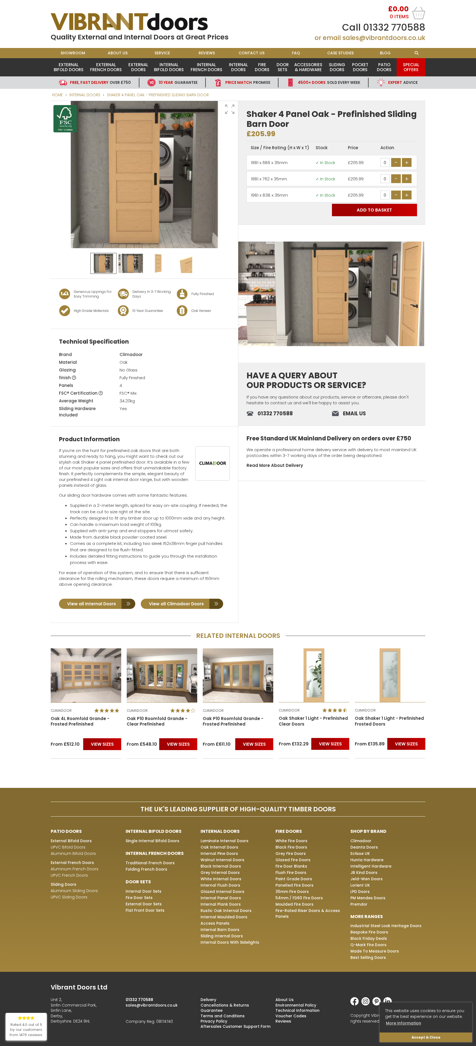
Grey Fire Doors (290, 853)
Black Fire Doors (291, 847)
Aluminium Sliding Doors (74, 890)
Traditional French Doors (150, 863)
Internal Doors (238, 67)
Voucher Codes (290, 1016)
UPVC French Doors (69, 875)
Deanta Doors (364, 847)
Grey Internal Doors (220, 872)
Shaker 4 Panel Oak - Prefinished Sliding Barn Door (158, 95)
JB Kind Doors (363, 872)
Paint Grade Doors (293, 879)
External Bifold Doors (68, 67)
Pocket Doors (360, 67)
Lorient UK (360, 885)
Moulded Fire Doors (294, 904)
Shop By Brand (368, 831)
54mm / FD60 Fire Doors (299, 898)
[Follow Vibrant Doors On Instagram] (366, 1004)
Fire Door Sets (139, 897)
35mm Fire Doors (292, 891)
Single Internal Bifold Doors (152, 841)
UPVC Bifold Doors (68, 847)
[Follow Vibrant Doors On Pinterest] (377, 1004)
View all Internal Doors (91, 604)
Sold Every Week (329, 82)
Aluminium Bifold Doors (73, 853)
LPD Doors (360, 891)
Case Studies (340, 53)
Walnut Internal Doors (222, 860)
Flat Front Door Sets (145, 910)
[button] (229, 109)
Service (162, 53)
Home (57, 95)
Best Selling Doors (368, 957)
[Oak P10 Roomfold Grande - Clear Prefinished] (86, 675)
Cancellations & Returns (225, 1005)
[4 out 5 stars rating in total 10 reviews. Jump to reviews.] (107, 710)
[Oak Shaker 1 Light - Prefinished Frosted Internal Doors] (314, 675)
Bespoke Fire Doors (369, 932)
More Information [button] (403, 1023)
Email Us (354, 413)
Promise (247, 82)
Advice (403, 82)
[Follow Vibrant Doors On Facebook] (355, 1004)
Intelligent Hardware (370, 866)
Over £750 (100, 82)
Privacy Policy (214, 1021)
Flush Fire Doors (290, 872)
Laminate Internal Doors (224, 841)
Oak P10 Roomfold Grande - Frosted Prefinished (157, 721)
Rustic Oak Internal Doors (226, 910)
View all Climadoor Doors (176, 604)
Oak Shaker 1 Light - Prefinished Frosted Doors (313, 721)
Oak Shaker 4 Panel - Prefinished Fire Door (378, 721)
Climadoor (131, 354)
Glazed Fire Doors (292, 860)
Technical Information (297, 1010)
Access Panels (215, 923)
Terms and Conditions (223, 1016)
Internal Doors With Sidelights (230, 942)
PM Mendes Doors (367, 898)
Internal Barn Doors (220, 929)
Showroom (73, 53)
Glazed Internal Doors (222, 891)
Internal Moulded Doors (224, 917)
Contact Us (251, 53)
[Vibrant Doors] (144, 21)
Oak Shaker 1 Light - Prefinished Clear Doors (237, 721)
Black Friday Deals (368, 938)
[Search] (416, 53)
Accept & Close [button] (426, 1037)
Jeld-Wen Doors (366, 879)
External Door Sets (144, 904)
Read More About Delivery (275, 465)
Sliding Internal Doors (222, 936)
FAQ (296, 53)
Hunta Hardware (366, 860)
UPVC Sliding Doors (69, 897)
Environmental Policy (295, 1005)
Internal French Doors (206, 67)
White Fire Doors (291, 841)
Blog (385, 53)
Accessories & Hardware (308, 67)
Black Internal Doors (221, 866)
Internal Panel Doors (221, 898)
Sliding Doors (337, 67)
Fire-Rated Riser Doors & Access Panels (307, 913)
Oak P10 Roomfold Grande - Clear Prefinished (81, 721)
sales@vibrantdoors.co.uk (383, 37)
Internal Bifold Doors (169, 67)
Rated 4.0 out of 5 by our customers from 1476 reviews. (26, 1030)
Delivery (208, 999)
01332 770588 (394, 27)
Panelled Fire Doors (294, 885)
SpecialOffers (411, 67)
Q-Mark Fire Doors (368, 945)
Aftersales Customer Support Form (236, 1026)
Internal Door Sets (143, 891)
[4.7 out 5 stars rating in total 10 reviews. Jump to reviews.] (260, 710)
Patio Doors (384, 67)
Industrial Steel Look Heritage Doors (385, 926)
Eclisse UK (360, 853)
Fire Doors (262, 67)
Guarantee (178, 82)
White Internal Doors (221, 879)
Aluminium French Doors (74, 869)
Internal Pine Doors (219, 853)
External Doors (138, 67)
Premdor (358, 904)
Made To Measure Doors (374, 951)
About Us (118, 53)
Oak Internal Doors (219, 847)
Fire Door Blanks (291, 866)
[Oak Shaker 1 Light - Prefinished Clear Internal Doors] (238, 675)
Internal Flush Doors (220, 885)
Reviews (207, 53)
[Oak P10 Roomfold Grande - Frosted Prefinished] (162, 675)
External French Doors (106, 67)
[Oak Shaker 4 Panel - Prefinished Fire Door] (390, 675)
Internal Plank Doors (221, 904)
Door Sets (283, 67)
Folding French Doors (146, 869)
